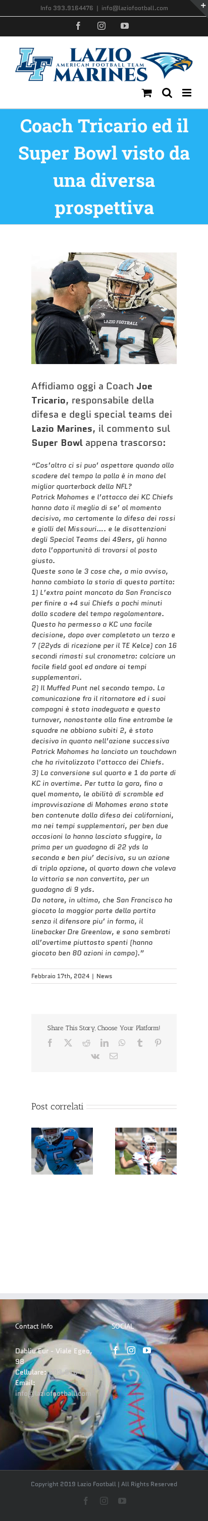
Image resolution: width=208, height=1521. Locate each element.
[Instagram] (131, 1350)
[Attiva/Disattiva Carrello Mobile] (147, 92)
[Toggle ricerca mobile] (167, 92)
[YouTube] (147, 1350)
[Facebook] (116, 1350)
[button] (38, 1150)
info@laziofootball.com (134, 8)
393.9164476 (72, 1372)
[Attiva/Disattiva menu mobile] (187, 92)
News (104, 976)
